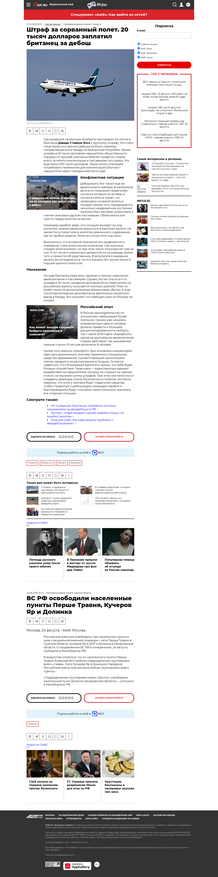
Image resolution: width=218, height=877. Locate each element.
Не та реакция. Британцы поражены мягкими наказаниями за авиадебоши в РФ (81, 407)
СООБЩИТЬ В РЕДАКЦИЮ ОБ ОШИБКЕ (120, 819)
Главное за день (149, 44)
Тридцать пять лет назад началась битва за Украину (169, 262)
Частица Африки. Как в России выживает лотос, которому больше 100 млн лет (170, 189)
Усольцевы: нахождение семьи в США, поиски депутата (168, 251)
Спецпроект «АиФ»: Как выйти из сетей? (109, 15)
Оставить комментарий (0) (109, 698)
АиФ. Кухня (147, 57)
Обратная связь (53, 819)
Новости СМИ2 (37, 523)
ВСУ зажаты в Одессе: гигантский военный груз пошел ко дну (164, 83)
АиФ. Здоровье (149, 53)
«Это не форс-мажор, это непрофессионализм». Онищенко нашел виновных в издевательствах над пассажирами (105, 502)
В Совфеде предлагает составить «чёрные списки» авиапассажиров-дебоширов (112, 490)
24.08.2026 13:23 (35, 593)
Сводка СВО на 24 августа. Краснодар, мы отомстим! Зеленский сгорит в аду (164, 110)
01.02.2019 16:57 (34, 24)
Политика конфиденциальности (59, 855)
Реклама (50, 815)
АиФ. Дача (146, 48)
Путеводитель (73, 819)
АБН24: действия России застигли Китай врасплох (169, 206)
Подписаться (164, 65)
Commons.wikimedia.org (40, 123)
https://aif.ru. (55, 850)
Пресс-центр (142, 815)
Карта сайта (91, 819)
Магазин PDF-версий (164, 815)
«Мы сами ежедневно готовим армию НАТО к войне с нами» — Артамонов (170, 240)
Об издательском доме (71, 815)
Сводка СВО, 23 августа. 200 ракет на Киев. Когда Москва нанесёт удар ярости (164, 97)
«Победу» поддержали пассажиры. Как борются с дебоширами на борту (55, 490)
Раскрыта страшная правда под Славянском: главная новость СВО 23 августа (164, 124)
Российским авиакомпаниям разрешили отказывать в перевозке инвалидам (56, 512)
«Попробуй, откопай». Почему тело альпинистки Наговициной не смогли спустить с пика (170, 166)
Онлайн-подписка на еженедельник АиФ (110, 815)
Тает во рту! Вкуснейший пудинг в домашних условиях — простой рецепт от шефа (170, 177)
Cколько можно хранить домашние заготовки (169, 217)
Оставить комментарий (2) (109, 437)
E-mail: (141, 30)
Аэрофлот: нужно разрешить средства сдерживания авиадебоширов (56, 501)
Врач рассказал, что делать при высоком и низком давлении (167, 229)
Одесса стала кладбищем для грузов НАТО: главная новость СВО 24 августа (164, 137)
